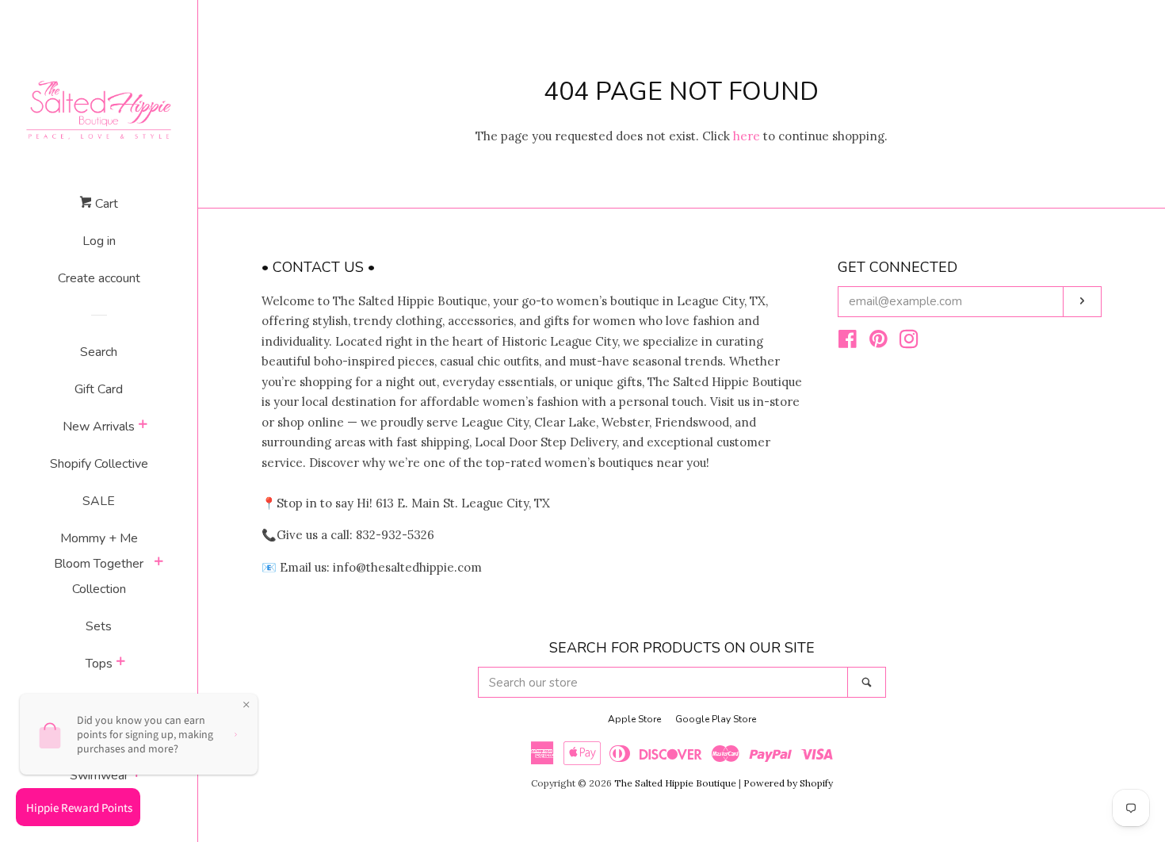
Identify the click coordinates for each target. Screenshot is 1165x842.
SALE (98, 501)
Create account (99, 278)
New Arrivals (99, 426)
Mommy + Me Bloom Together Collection (98, 564)
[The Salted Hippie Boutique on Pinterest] (878, 342)
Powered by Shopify (788, 783)
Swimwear (99, 775)
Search (98, 352)
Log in (99, 241)
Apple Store (634, 719)
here (746, 136)
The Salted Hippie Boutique (675, 783)
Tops (99, 663)
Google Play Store (715, 719)
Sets (99, 626)
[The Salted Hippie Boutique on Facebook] (848, 342)
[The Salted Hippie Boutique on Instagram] (909, 342)
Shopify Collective (99, 464)
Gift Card (98, 389)
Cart (105, 203)
